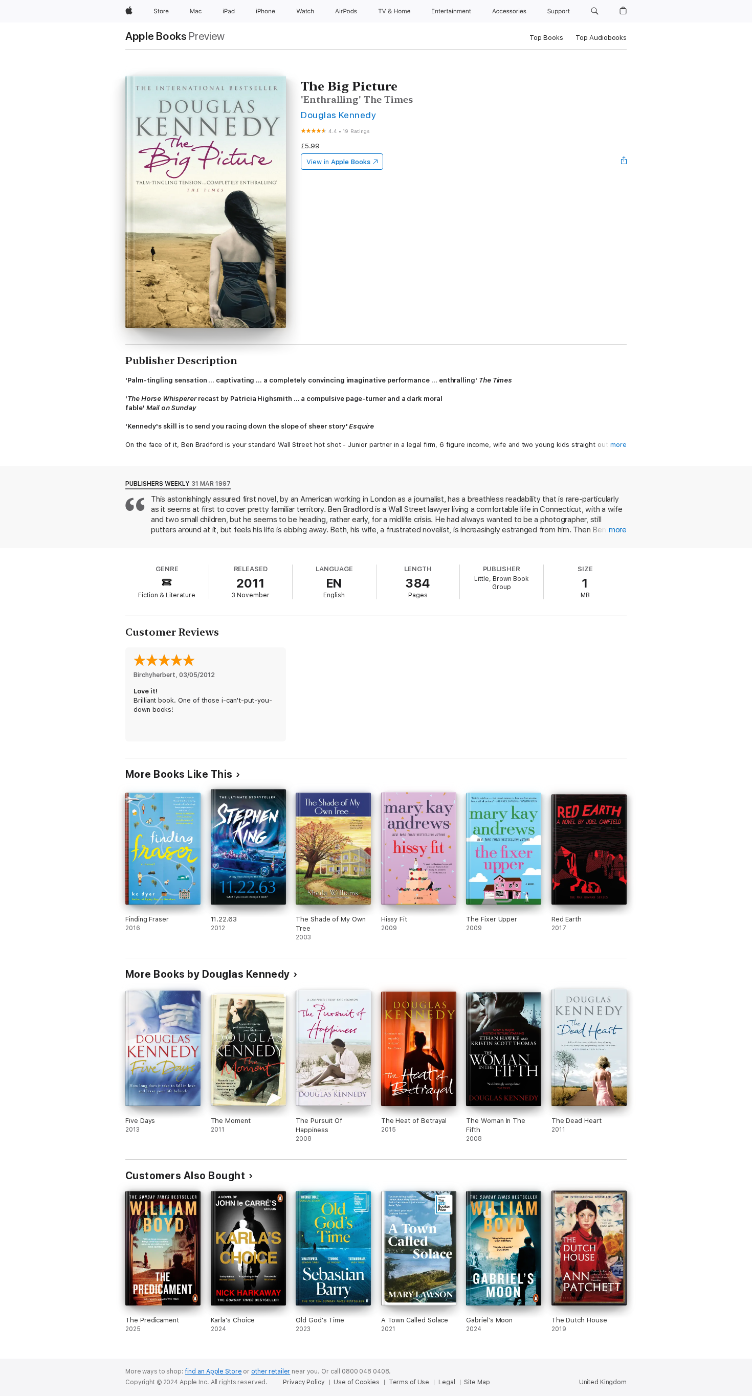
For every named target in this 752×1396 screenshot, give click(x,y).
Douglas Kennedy (338, 114)
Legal (446, 1382)
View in (338, 162)
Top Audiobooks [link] (601, 37)
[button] (595, 11)
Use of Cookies (356, 1382)
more (618, 444)
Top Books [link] (546, 37)
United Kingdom (603, 1382)
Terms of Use (409, 1382)
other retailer (270, 1371)
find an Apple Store (213, 1371)
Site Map (477, 1382)
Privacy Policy (303, 1382)
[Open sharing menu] (624, 161)
